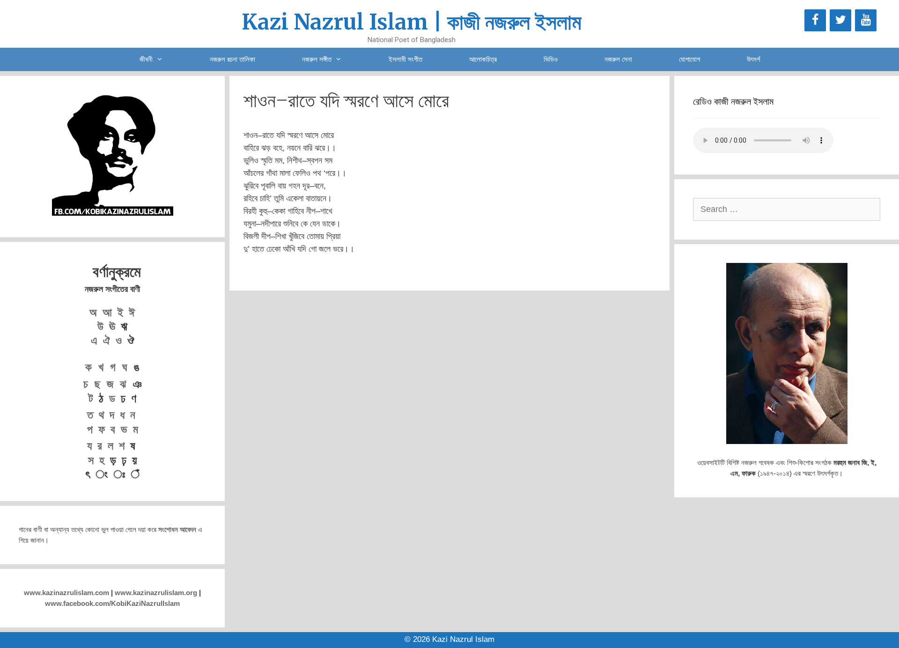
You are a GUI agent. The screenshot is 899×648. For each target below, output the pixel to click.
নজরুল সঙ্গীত (317, 59)
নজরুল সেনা (618, 59)
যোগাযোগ (689, 59)
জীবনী (146, 59)
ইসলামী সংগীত (405, 59)
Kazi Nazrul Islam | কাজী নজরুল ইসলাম (412, 22)
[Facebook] (815, 20)
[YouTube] (866, 20)
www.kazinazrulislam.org (156, 593)
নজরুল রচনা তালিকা (232, 59)
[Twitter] (840, 20)
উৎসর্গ (753, 59)
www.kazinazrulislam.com (66, 593)
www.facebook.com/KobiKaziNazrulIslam (112, 603)
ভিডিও (551, 59)
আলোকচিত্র (483, 59)
